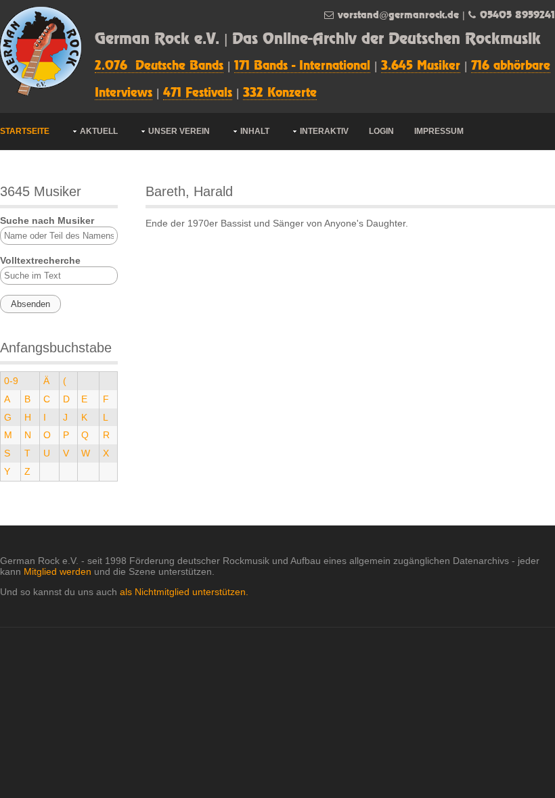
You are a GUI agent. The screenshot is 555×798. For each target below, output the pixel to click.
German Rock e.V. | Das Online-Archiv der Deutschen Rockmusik (318, 39)
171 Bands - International (302, 66)
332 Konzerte (280, 93)
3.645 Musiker (420, 66)
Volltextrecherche (40, 260)
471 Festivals (197, 93)
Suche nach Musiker (47, 220)
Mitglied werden (57, 571)
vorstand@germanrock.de (398, 15)
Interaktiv (324, 131)
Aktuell (99, 131)
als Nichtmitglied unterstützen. (184, 591)
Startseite (24, 131)
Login (381, 131)
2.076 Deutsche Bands (159, 66)
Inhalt (254, 131)
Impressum (439, 131)
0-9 (11, 380)
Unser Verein (179, 131)
